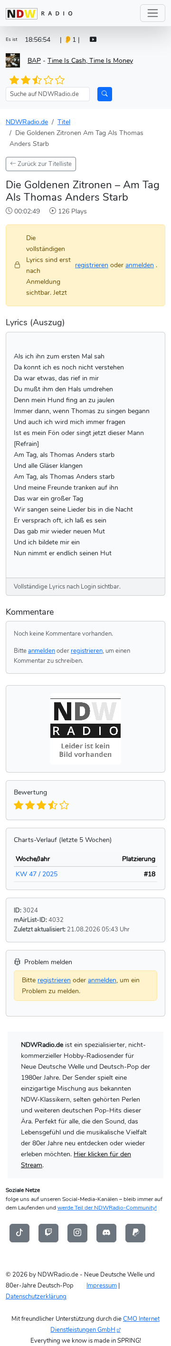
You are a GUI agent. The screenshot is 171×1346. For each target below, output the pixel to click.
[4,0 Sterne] (51, 80)
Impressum (101, 1285)
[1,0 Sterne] (18, 80)
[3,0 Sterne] (40, 80)
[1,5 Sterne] (23, 80)
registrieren (91, 265)
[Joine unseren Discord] (106, 1232)
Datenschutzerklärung (36, 1296)
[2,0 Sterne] (29, 80)
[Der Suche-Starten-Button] (104, 94)
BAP (34, 60)
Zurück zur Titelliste (44, 164)
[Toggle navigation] (152, 13)
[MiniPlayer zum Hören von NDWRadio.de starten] (93, 40)
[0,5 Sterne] (12, 80)
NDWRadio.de (27, 121)
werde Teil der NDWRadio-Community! (107, 1207)
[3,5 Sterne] (45, 80)
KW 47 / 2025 (36, 874)
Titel (63, 121)
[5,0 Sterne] (62, 80)
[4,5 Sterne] (56, 80)
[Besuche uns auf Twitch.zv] (48, 1232)
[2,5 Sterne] (34, 80)
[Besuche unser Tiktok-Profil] (19, 1232)
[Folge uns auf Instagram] (77, 1232)
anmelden (139, 265)
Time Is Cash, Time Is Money (90, 60)
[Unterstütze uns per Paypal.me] (135, 1232)
